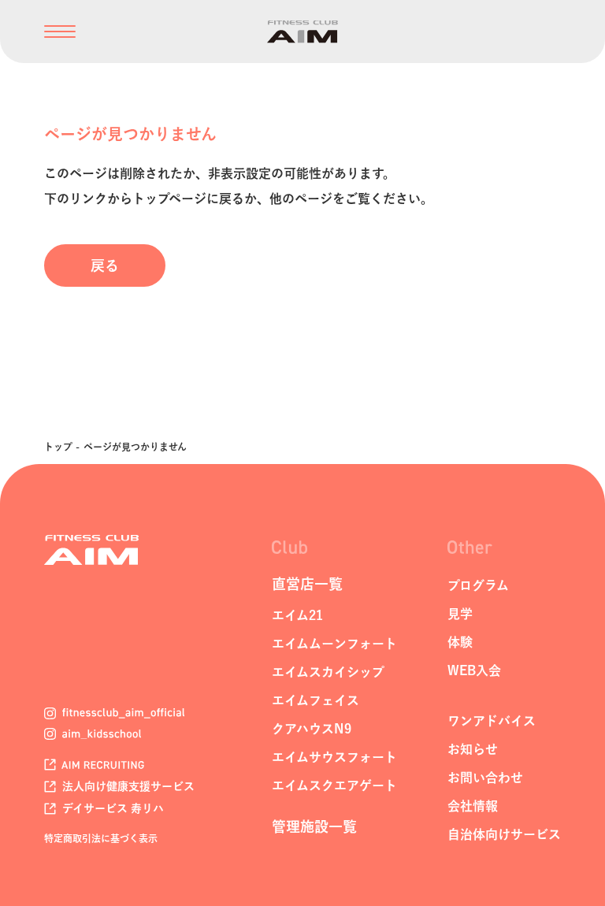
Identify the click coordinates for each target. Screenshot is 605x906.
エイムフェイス (315, 700)
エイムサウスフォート (334, 757)
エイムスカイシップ (328, 672)
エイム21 (297, 615)
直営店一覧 (307, 584)
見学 (460, 613)
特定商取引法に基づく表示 (101, 838)
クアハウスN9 (311, 728)
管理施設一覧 (314, 826)
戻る (105, 265)
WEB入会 (474, 670)
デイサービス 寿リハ (111, 808)
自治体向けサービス (504, 834)
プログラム (478, 585)
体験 (460, 642)
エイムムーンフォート (334, 643)
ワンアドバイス (491, 721)
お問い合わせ (485, 777)
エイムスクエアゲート (334, 785)
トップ (58, 446)
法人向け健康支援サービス (127, 786)
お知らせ (472, 749)
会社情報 (472, 806)
